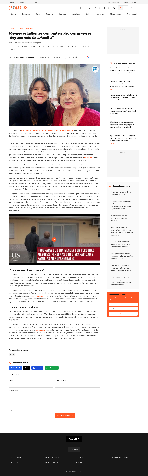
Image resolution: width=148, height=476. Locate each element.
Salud (38, 14)
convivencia (37, 296)
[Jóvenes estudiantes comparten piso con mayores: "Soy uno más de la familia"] (95, 69)
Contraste (134, 8)
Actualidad (76, 14)
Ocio (87, 14)
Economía (49, 14)
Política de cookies (50, 462)
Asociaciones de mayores (22, 28)
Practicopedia (132, 14)
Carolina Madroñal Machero (24, 57)
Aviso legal (14, 462)
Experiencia (100, 14)
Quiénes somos (113, 2)
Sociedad (62, 14)
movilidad (88, 157)
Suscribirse (123, 314)
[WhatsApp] (109, 8)
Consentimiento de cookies (119, 457)
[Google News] (114, 8)
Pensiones (26, 14)
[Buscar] (74, 8)
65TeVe (134, 2)
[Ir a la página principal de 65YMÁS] (18, 8)
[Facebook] (80, 8)
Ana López (40, 330)
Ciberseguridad (115, 14)
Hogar (12, 354)
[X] (85, 8)
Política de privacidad (51, 457)
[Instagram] (95, 8)
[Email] (104, 8)
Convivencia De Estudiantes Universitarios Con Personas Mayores (47, 130)
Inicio (10, 43)
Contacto (79, 457)
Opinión (13, 14)
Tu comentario (13, 390)
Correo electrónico (61, 380)
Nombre (11, 380)
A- (121, 8)
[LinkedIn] (90, 8)
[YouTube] (99, 8)
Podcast (125, 2)
